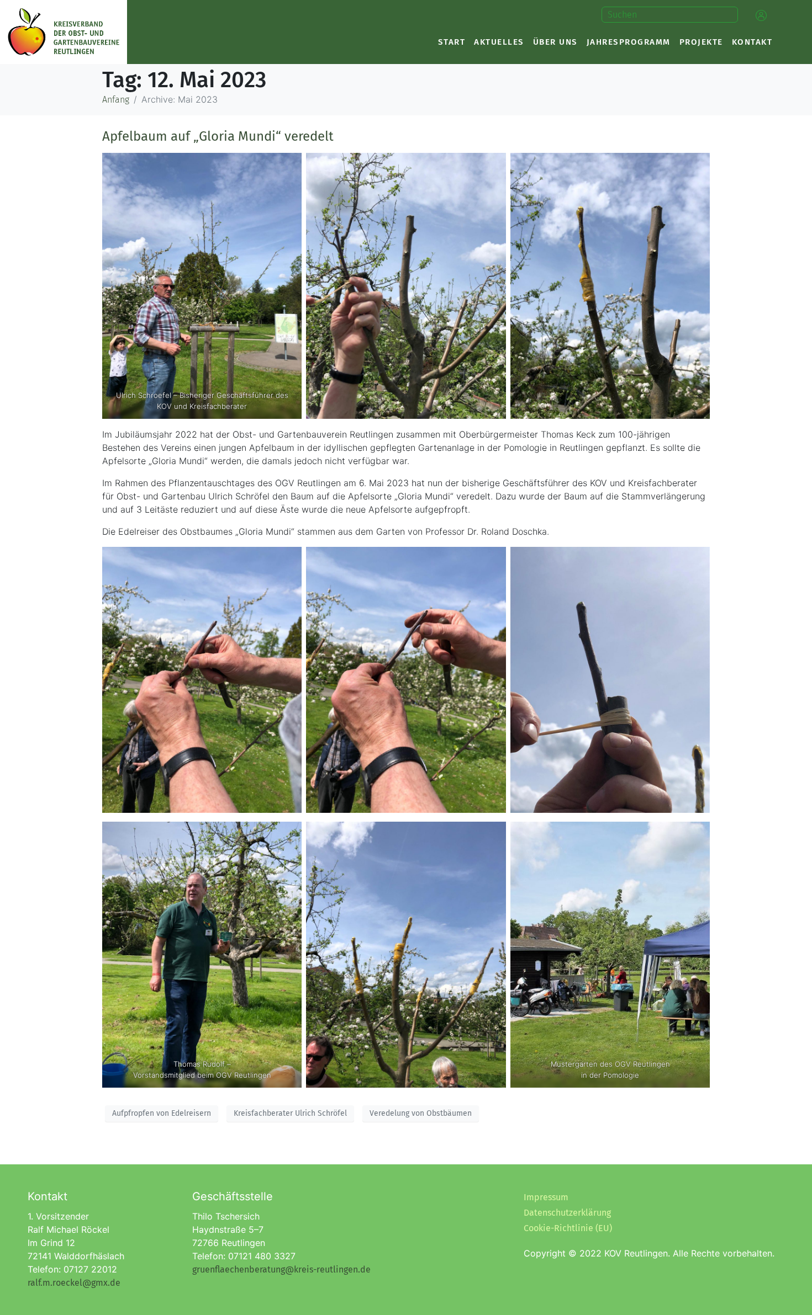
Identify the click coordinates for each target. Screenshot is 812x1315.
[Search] (731, 14)
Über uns (555, 42)
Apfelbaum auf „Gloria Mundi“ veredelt (218, 136)
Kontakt (752, 42)
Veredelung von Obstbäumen (421, 1113)
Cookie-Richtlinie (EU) (568, 1228)
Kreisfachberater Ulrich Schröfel (290, 1113)
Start (452, 42)
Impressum (546, 1197)
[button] (760, 15)
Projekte (701, 42)
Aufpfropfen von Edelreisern (161, 1113)
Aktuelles (499, 42)
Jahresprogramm (629, 42)
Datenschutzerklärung (567, 1212)
